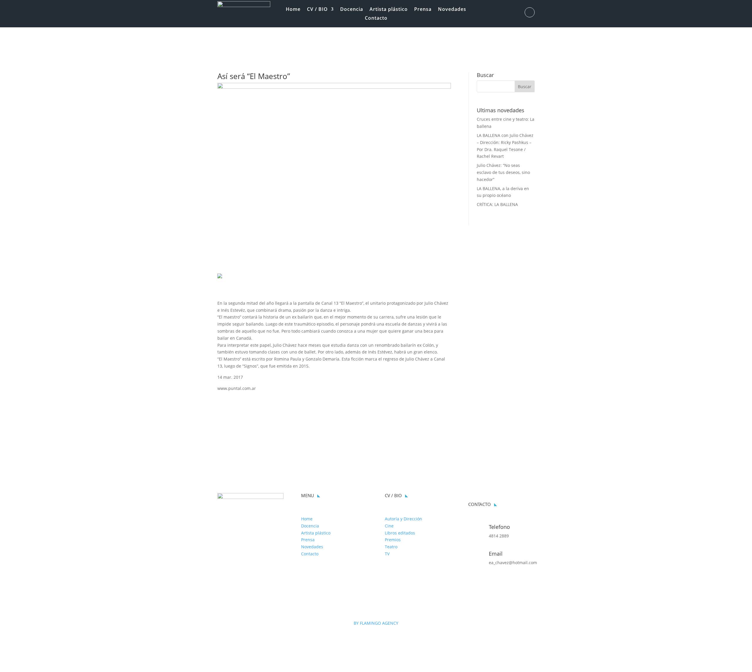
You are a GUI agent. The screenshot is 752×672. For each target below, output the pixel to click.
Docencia (351, 9)
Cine (389, 526)
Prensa (423, 9)
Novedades (452, 9)
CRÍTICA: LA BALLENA (497, 204)
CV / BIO (317, 9)
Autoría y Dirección (403, 519)
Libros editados (400, 533)
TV (387, 554)
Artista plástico (389, 9)
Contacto (376, 18)
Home (293, 9)
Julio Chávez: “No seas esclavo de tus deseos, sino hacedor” (503, 172)
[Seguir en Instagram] (530, 12)
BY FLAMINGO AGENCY (376, 623)
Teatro (391, 546)
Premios (393, 539)
